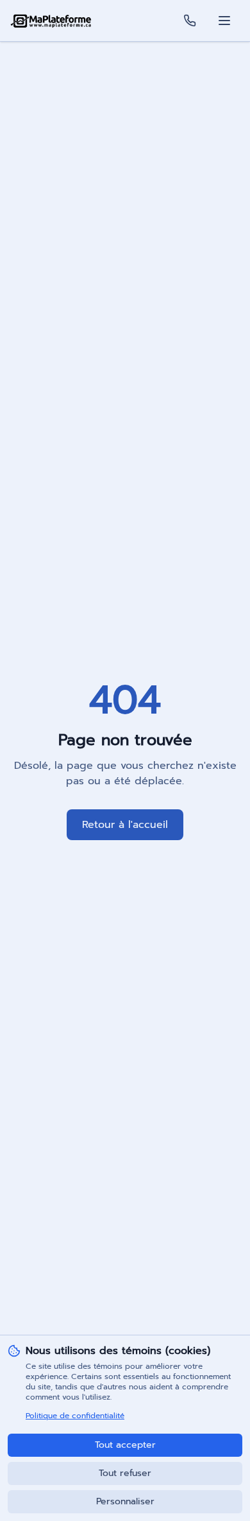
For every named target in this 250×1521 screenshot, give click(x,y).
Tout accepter (125, 1445)
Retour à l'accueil (125, 824)
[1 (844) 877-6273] (190, 20)
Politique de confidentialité (75, 1416)
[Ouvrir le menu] (224, 20)
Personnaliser (125, 1501)
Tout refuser (125, 1473)
